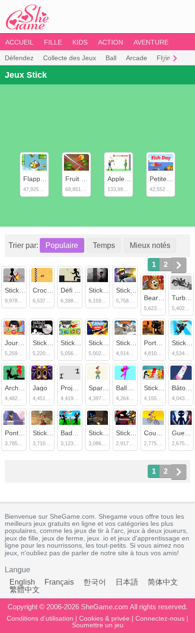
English (22, 582)
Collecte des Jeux (69, 58)
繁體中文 (24, 590)
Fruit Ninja (80, 179)
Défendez (19, 58)
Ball (111, 58)
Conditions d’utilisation (40, 618)
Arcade (136, 58)
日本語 (126, 582)
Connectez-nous (160, 618)
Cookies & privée (104, 618)
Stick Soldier (134, 343)
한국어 (94, 582)
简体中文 (163, 582)
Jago (40, 388)
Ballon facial (134, 388)
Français (59, 582)
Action (110, 42)
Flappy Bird (40, 179)
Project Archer (82, 388)
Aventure (150, 42)
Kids (80, 42)
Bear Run (158, 298)
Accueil (19, 42)
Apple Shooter (128, 179)
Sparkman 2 (107, 388)
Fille (53, 42)
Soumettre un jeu (98, 625)
